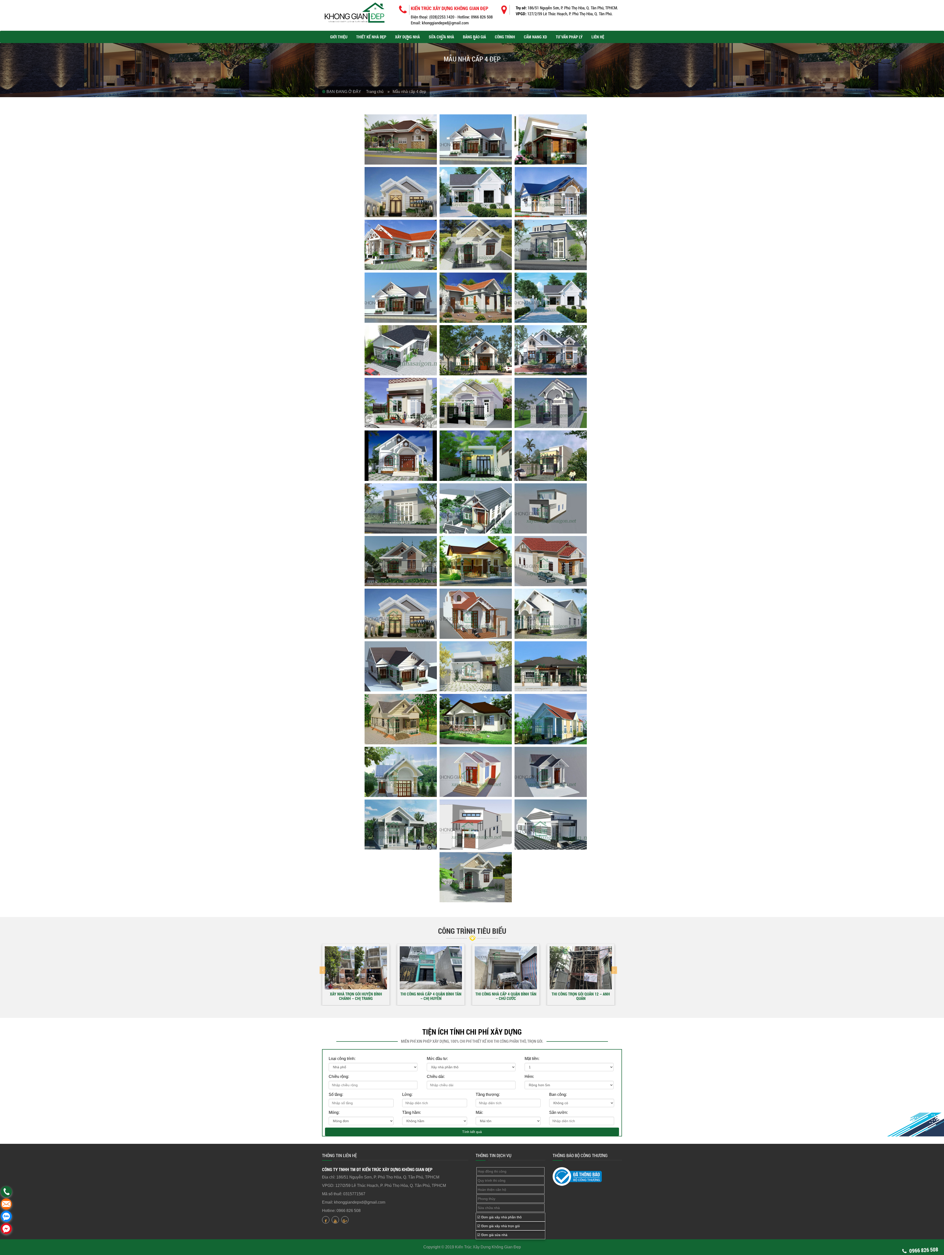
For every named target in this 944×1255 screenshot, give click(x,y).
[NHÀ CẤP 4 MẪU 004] (401, 192)
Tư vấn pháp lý (569, 36)
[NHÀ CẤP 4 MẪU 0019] (401, 455)
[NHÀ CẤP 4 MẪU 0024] (551, 508)
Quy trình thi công (491, 1180)
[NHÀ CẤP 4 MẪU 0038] (476, 772)
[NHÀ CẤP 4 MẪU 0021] (551, 455)
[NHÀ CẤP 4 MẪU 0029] (476, 614)
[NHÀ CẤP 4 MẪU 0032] (476, 666)
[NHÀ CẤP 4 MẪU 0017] (476, 403)
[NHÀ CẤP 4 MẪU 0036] (551, 719)
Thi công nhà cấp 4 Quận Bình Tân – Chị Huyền (430, 996)
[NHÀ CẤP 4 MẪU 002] (476, 139)
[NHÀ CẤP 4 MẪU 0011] (476, 298)
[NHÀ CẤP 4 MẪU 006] (551, 192)
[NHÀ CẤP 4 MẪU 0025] (401, 561)
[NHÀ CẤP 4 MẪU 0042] (551, 824)
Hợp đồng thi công (492, 1171)
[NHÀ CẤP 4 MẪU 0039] (551, 772)
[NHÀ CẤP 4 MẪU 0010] (401, 298)
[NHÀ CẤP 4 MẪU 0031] (401, 666)
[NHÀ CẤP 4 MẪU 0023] (476, 508)
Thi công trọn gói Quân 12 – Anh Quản (581, 996)
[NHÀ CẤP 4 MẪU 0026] (476, 561)
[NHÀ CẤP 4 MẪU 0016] (401, 403)
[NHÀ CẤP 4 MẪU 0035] (476, 719)
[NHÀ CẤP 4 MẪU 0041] (476, 824)
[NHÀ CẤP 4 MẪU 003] (551, 139)
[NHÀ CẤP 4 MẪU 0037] (401, 772)
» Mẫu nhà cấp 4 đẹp (406, 92)
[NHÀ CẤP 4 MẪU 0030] (551, 614)
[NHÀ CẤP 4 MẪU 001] (401, 139)
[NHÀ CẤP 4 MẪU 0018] (551, 403)
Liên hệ (597, 36)
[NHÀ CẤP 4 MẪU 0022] (401, 508)
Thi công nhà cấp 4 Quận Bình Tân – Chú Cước (505, 996)
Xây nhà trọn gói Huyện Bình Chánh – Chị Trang (356, 996)
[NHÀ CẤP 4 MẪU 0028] (401, 614)
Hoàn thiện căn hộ (492, 1190)
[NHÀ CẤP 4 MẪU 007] (401, 245)
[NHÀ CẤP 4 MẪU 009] (551, 245)
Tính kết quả (472, 1132)
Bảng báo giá (474, 36)
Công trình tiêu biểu (472, 931)
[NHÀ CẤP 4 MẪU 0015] (551, 350)
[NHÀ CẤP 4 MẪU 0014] (476, 350)
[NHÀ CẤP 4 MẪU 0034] (401, 719)
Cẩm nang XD (535, 36)
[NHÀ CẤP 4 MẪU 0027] (551, 561)
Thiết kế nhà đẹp (371, 36)
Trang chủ (376, 92)
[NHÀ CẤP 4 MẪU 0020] (476, 455)
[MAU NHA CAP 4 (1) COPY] (476, 877)
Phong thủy (486, 1199)
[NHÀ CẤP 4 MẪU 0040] (401, 824)
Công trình (505, 36)
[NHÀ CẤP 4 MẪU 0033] (551, 666)
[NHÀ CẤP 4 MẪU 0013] (401, 350)
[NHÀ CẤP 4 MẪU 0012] (551, 298)
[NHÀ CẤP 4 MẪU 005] (476, 192)
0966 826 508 (923, 1250)
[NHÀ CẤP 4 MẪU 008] (476, 245)
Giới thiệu (338, 36)
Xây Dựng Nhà (407, 36)
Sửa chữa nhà (441, 36)
